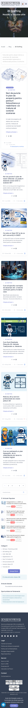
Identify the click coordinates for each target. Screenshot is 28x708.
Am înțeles (14, 705)
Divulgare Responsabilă (7, 651)
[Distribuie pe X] (9, 136)
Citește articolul (11, 132)
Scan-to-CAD (5, 661)
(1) (8, 559)
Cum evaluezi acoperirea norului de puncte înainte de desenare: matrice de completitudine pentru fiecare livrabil (16, 527)
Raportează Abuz (6, 654)
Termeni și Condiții (6, 643)
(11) (8, 556)
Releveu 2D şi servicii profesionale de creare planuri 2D (11, 399)
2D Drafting (11, 90)
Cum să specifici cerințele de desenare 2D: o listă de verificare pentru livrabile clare (13, 289)
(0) (8, 562)
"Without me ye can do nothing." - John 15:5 (10, 5)
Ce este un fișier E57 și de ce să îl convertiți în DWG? (14, 234)
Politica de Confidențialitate (9, 649)
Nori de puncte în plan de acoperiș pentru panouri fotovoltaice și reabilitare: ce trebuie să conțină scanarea (14, 103)
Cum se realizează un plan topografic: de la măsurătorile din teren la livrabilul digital (13, 454)
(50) (10, 549)
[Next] (23, 486)
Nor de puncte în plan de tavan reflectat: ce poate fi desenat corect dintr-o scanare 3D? (13, 180)
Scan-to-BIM (4, 664)
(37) (7, 551)
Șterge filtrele (14, 571)
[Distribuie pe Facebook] (6, 136)
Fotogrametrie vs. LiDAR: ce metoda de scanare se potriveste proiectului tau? (16, 502)
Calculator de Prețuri (7, 669)
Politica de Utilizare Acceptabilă (10, 646)
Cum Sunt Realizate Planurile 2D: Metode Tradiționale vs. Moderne (12, 344)
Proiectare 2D (5, 666)
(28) (7, 554)
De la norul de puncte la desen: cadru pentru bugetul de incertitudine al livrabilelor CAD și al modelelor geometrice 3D (16, 536)
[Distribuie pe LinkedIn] (11, 136)
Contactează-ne (6, 676)
